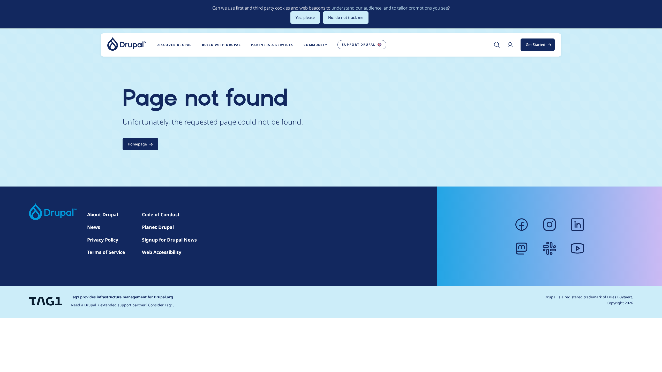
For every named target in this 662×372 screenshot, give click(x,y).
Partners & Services (272, 45)
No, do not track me (345, 17)
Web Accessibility (161, 252)
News (93, 227)
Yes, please (305, 17)
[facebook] (521, 224)
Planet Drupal (158, 227)
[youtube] (577, 248)
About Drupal (102, 214)
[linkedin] (577, 224)
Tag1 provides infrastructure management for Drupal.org (122, 297)
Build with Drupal (221, 45)
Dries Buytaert (619, 297)
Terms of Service (106, 252)
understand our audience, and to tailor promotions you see (390, 8)
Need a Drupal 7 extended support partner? (122, 305)
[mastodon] (521, 248)
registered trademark (583, 297)
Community (315, 45)
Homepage (137, 144)
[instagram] (549, 224)
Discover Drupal (174, 45)
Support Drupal (358, 44)
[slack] (549, 248)
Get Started (535, 44)
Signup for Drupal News (169, 240)
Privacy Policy (102, 240)
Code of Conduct (161, 214)
